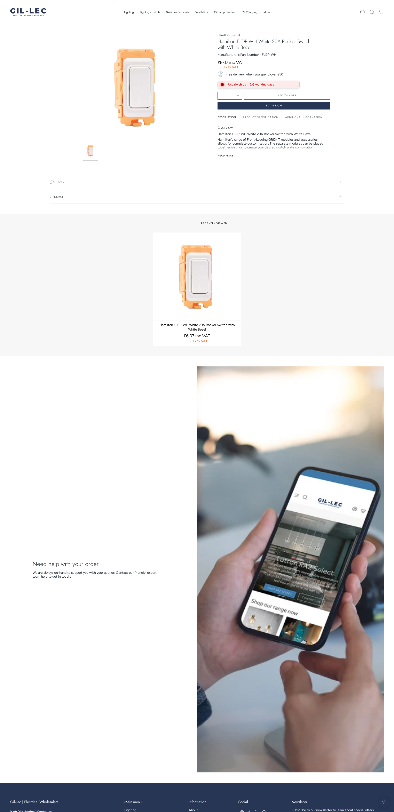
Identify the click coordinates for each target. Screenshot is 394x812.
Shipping (56, 196)
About (193, 810)
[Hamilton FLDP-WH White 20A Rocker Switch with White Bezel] (197, 276)
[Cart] (381, 12)
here (44, 576)
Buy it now (274, 105)
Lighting (130, 810)
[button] (129, 12)
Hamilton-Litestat (229, 35)
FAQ (61, 181)
